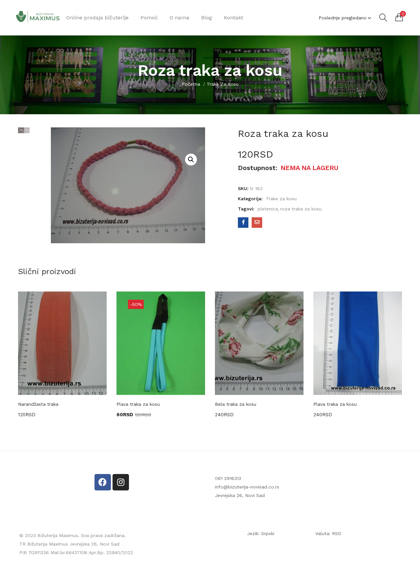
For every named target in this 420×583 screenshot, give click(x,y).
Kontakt (233, 17)
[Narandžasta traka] (62, 343)
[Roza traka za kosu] (243, 222)
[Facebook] (102, 482)
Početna (191, 84)
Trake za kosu (223, 84)
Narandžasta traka (38, 404)
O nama (179, 17)
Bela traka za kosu (235, 404)
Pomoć (149, 17)
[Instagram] (121, 482)
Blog (206, 17)
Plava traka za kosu (138, 404)
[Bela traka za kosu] (259, 343)
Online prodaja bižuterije (97, 17)
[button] (399, 17)
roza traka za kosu (301, 208)
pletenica (268, 208)
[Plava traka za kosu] (357, 343)
